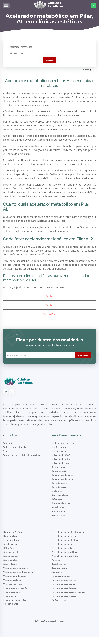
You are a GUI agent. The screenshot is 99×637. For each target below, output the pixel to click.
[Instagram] (11, 391)
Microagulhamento (12, 584)
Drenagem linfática (60, 503)
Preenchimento (10, 604)
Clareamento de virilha (62, 479)
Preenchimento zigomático (64, 556)
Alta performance (60, 451)
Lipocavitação (10, 564)
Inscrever (83, 355)
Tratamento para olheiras (63, 596)
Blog (5, 451)
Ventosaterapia (59, 600)
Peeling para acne (11, 592)
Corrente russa (58, 487)
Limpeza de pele (11, 552)
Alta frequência (59, 447)
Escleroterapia (58, 515)
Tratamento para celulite (63, 580)
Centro (49, 296)
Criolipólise (56, 491)
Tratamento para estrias (63, 584)
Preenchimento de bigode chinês (67, 532)
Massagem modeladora (14, 576)
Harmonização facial (13, 532)
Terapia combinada (60, 576)
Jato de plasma (10, 544)
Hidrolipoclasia (10, 536)
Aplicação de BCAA (60, 455)
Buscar (49, 60)
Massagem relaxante (13, 580)
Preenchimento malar (62, 548)
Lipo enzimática (11, 560)
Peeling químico (11, 596)
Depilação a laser (59, 495)
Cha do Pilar (49, 314)
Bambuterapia (58, 467)
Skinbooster (57, 572)
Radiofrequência (59, 564)
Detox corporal (58, 499)
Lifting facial (9, 548)
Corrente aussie (59, 483)
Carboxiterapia (58, 471)
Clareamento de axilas (62, 475)
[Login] (93, 5)
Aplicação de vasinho (61, 463)
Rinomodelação (59, 568)
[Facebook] (5, 391)
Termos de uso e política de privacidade (22, 455)
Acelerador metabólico (62, 443)
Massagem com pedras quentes (18, 572)
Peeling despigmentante (15, 588)
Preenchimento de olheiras (64, 540)
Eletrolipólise (57, 507)
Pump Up (56, 560)
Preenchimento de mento (64, 536)
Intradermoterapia (12, 540)
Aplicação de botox (60, 459)
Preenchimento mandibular (64, 552)
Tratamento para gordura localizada (69, 592)
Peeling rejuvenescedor (14, 600)
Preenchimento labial (61, 544)
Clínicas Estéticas (56, 621)
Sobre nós (8, 443)
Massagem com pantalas (15, 568)
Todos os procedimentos (15, 447)
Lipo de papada (10, 556)
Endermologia (58, 511)
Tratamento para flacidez (63, 588)
